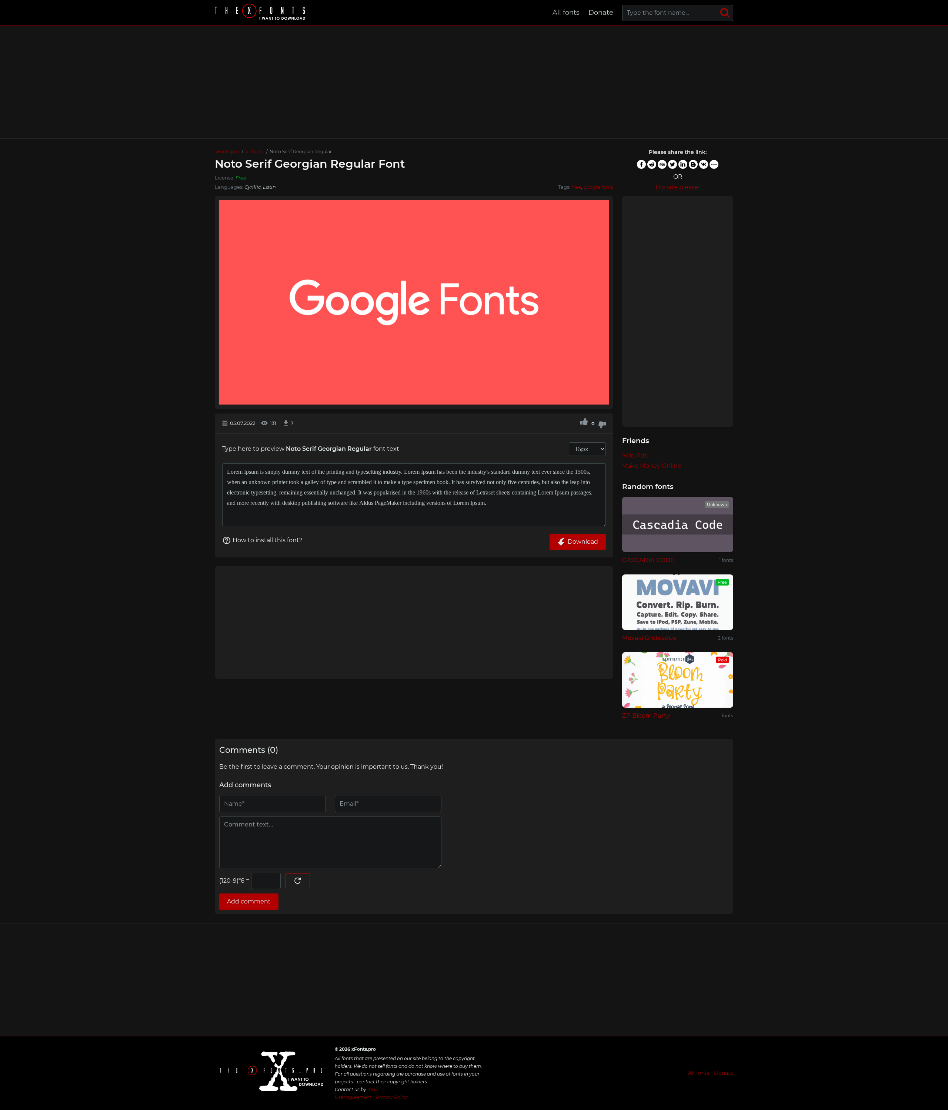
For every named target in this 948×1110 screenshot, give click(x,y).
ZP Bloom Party (646, 715)
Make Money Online (651, 465)
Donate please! (677, 187)
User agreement (353, 1097)
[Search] (725, 13)
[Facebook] (641, 164)
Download (583, 541)
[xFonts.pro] (261, 13)
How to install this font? (268, 540)
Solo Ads (634, 455)
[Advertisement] (474, 82)
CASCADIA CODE (648, 560)
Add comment (249, 901)
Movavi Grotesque (649, 637)
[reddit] (651, 164)
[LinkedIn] (682, 164)
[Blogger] (693, 164)
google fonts (598, 187)
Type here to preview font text (310, 448)
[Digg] (662, 164)
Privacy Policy (392, 1097)
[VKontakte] (703, 164)
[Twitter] (672, 164)
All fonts (566, 13)
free (576, 187)
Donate (600, 13)
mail (372, 1089)
